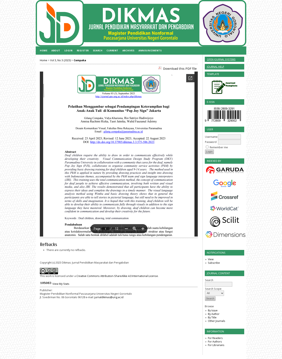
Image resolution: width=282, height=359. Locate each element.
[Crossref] (224, 196)
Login (68, 50)
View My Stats (60, 284)
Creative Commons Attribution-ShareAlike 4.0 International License (117, 276)
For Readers (215, 338)
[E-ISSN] (223, 121)
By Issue (213, 310)
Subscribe (214, 263)
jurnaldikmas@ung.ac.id (108, 297)
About (55, 50)
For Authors (215, 341)
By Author (213, 314)
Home (43, 50)
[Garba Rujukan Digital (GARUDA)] (224, 170)
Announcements (150, 50)
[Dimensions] (224, 234)
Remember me (219, 147)
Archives (128, 50)
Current (112, 50)
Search (97, 50)
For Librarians (216, 345)
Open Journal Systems (221, 59)
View (210, 259)
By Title (212, 317)
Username (211, 137)
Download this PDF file (180, 68)
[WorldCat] (224, 208)
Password (211, 142)
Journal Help (215, 66)
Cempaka (80, 60)
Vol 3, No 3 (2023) (60, 60)
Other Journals (216, 321)
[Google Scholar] (224, 183)
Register (83, 50)
